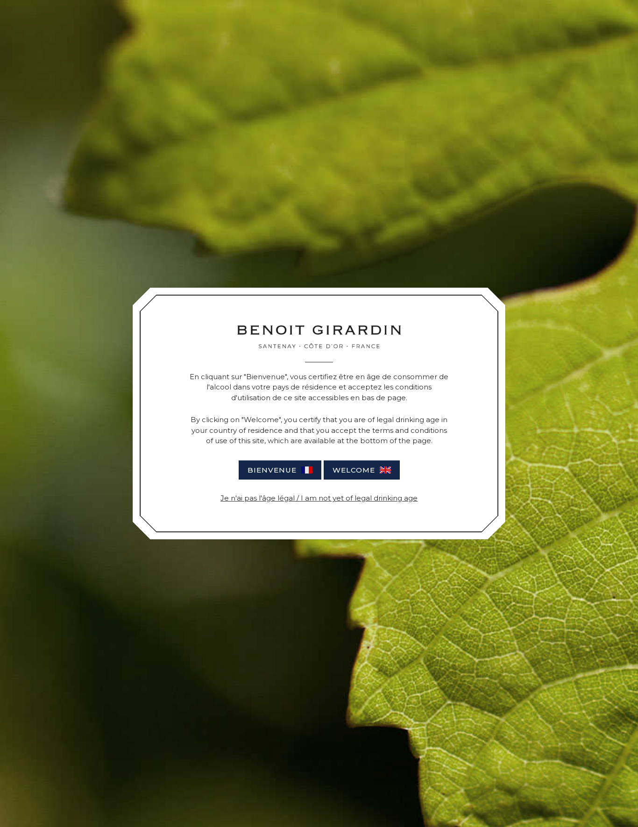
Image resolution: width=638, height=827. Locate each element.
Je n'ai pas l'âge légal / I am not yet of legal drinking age (319, 498)
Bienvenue (272, 470)
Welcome (354, 470)
